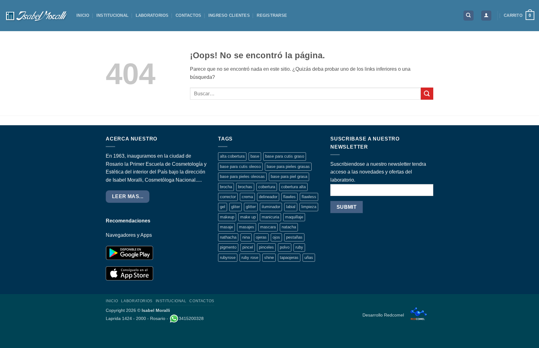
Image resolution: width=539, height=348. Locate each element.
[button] (486, 16)
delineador (268, 196)
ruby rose (249, 257)
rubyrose (228, 257)
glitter (251, 206)
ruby (299, 247)
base (254, 156)
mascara (268, 227)
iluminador (271, 206)
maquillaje (294, 217)
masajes (246, 227)
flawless (309, 196)
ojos (276, 237)
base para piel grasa (289, 176)
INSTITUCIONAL (112, 15)
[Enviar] (427, 94)
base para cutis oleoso (240, 166)
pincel (247, 247)
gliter (235, 206)
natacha (289, 227)
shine (269, 257)
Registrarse (272, 15)
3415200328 (191, 318)
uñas (308, 257)
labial (290, 206)
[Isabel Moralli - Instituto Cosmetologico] (36, 15)
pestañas (294, 237)
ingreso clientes (229, 15)
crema (247, 196)
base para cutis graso (284, 156)
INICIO (83, 15)
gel (222, 206)
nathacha (228, 237)
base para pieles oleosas (242, 176)
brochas (245, 186)
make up (248, 217)
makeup (227, 217)
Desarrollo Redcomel (383, 314)
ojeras (261, 237)
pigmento (228, 247)
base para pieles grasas (288, 166)
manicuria (270, 217)
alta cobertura (232, 156)
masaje (226, 227)
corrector (228, 196)
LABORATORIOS (152, 15)
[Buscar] (468, 16)
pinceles (266, 247)
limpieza (308, 206)
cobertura (266, 186)
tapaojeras (289, 257)
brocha (226, 186)
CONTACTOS (188, 15)
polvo (284, 247)
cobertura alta (293, 186)
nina (246, 237)
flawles (289, 196)
